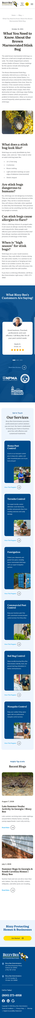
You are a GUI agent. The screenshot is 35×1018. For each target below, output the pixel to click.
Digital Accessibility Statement (12, 1011)
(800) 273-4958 (12, 995)
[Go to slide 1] (14, 360)
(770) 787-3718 (10, 970)
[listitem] (17, 329)
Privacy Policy (20, 1008)
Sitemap (29, 1008)
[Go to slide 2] (17, 360)
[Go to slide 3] (21, 360)
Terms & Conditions (8, 1008)
